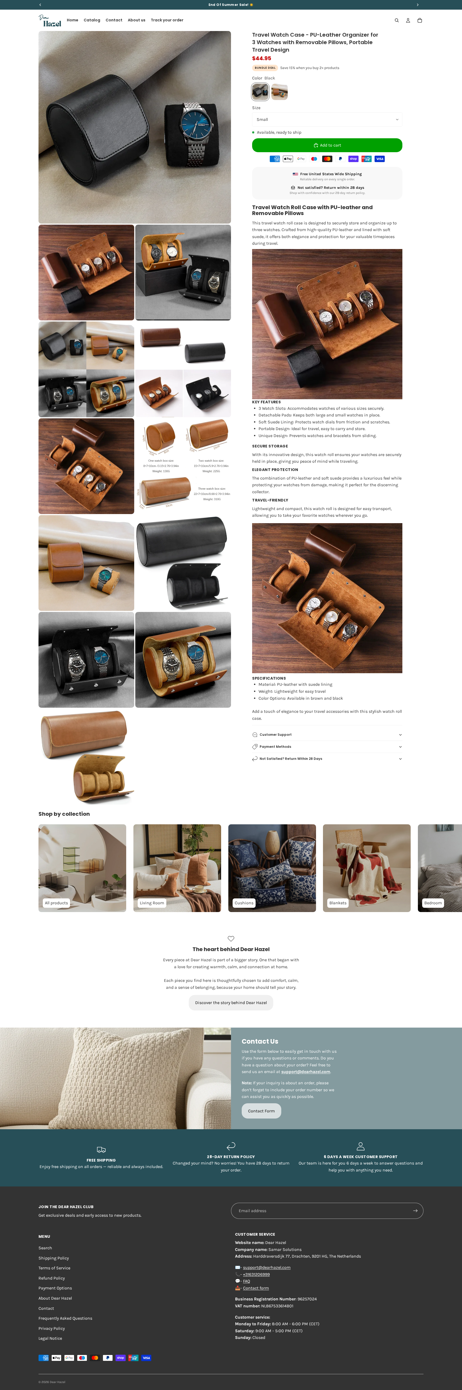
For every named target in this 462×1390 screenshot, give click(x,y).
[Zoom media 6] (86, 466)
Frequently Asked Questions (65, 1318)
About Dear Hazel (55, 1298)
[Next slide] (418, 868)
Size (256, 107)
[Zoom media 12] (86, 757)
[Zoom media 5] (183, 369)
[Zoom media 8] (86, 563)
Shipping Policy (53, 1258)
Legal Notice (50, 1338)
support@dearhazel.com (267, 1267)
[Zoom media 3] (183, 272)
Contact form (256, 1288)
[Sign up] (415, 1210)
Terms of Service (54, 1267)
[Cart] (420, 20)
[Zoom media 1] (134, 127)
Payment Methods (275, 746)
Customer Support (276, 734)
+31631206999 (256, 1274)
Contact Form (261, 1110)
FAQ (246, 1281)
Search (45, 1247)
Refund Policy (51, 1278)
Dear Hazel (57, 1382)
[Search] (397, 20)
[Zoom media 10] (86, 660)
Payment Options (55, 1288)
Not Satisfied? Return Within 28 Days (291, 758)
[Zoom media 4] (86, 369)
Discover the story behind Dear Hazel (231, 1002)
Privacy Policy (51, 1328)
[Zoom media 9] (183, 563)
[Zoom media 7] (183, 466)
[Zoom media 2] (86, 272)
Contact (46, 1308)
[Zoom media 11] (183, 660)
